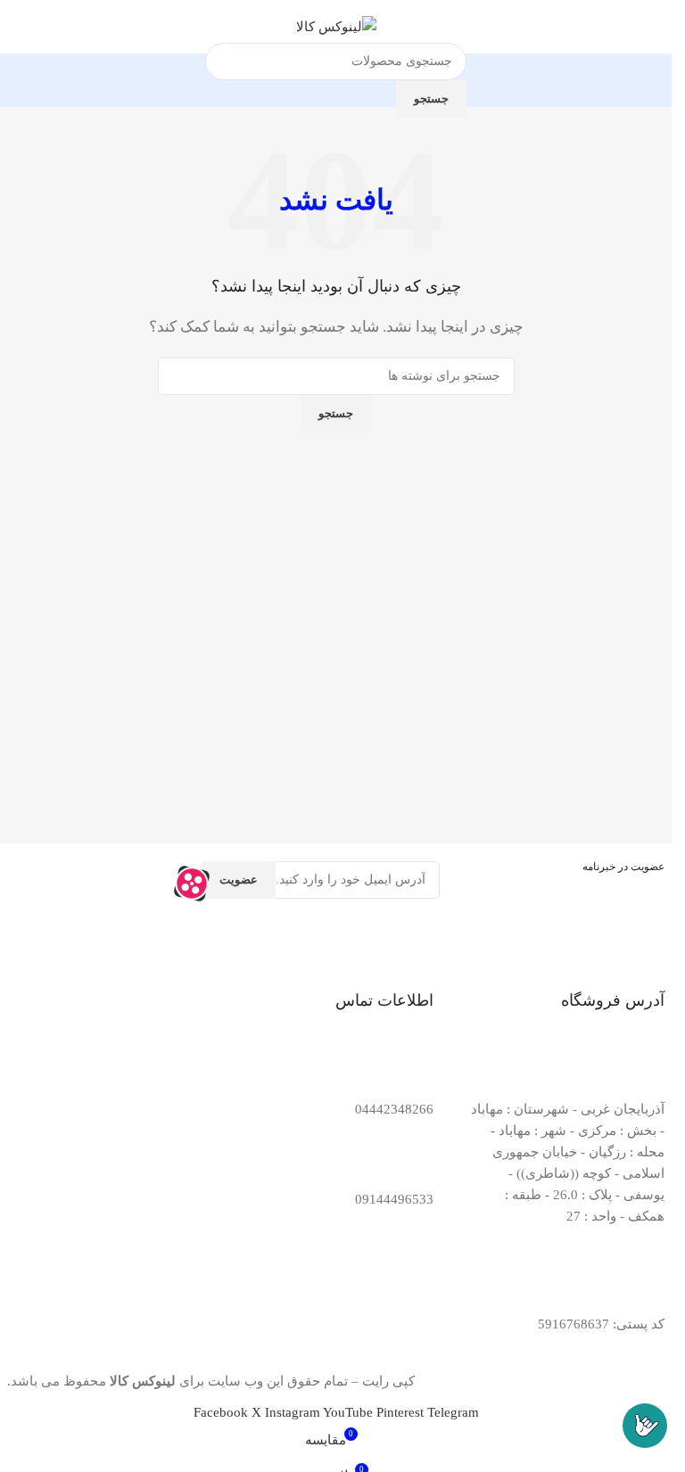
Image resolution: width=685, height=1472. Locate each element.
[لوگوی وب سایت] (336, 25)
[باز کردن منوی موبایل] (651, 27)
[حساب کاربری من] (20, 27)
